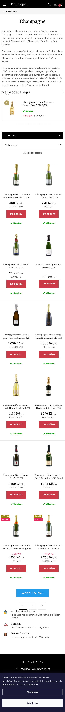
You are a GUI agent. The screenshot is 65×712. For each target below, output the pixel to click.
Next (61, 92)
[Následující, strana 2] (32, 606)
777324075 (35, 662)
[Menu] (4, 4)
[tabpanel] (32, 109)
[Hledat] (49, 4)
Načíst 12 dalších (33, 593)
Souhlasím (32, 703)
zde (36, 684)
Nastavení (32, 692)
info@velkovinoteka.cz (35, 669)
